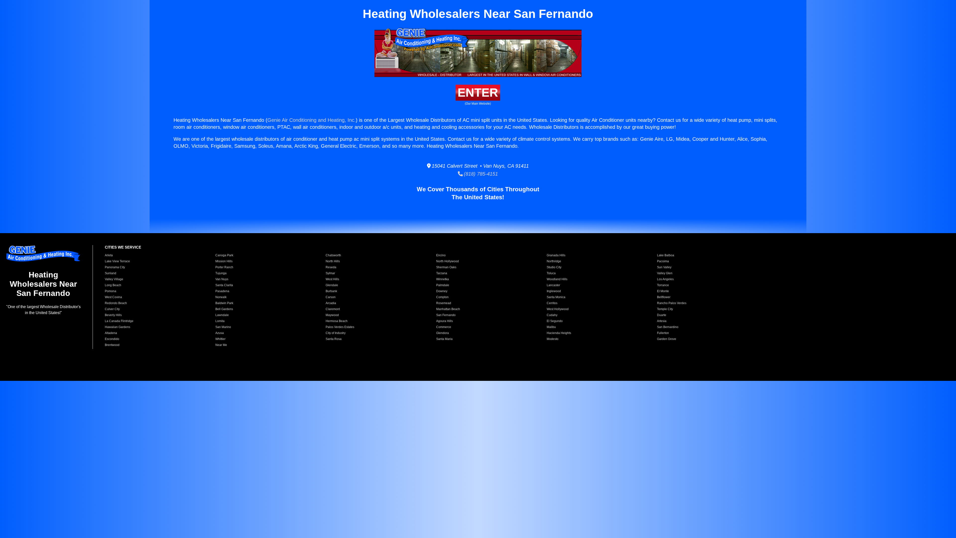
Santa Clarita (224, 285)
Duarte (661, 315)
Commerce (443, 327)
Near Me (221, 345)
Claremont (333, 309)
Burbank (331, 291)
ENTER (478, 92)
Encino (441, 255)
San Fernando (446, 315)
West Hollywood (558, 309)
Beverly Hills (113, 315)
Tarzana (441, 273)
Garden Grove (666, 339)
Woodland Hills (557, 279)
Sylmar (330, 273)
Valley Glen (664, 273)
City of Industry (336, 333)
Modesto (552, 339)
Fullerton (663, 333)
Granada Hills (556, 255)
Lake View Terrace (117, 261)
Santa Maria (444, 339)
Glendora (442, 333)
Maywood (332, 315)
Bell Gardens (224, 309)
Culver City (112, 309)
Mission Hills (224, 261)
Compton (442, 297)
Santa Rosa (334, 339)
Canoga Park (224, 255)
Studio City (554, 267)
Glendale (332, 285)
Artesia (661, 321)
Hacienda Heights (559, 333)
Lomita (220, 321)
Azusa (219, 333)
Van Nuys (221, 279)
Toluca (551, 273)
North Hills (333, 261)
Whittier (220, 339)
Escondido (112, 339)
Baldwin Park (224, 303)
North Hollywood (447, 261)
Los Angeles (665, 279)
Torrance (663, 285)
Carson (331, 297)
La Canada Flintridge (119, 321)
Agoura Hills (444, 321)
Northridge (554, 261)
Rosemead (443, 303)
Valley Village (114, 279)
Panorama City (115, 267)
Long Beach (113, 285)
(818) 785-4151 (480, 174)
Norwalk (221, 297)
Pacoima (663, 261)
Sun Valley (664, 267)
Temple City (665, 309)
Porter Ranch (224, 267)
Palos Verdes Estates (340, 327)
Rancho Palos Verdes (671, 303)
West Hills (332, 279)
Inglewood (554, 291)
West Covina (113, 297)
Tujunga (221, 273)
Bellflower (663, 297)
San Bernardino (667, 327)
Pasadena (222, 291)
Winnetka (442, 279)
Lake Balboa (665, 255)
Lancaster (553, 285)
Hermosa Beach (337, 321)
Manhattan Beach (448, 309)
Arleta (109, 255)
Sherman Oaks (446, 267)
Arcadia (331, 303)
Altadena (111, 333)
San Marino (223, 327)
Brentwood (112, 345)
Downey (441, 291)
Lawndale (222, 315)
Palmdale (442, 285)
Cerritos (552, 303)
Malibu (551, 327)
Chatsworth (333, 255)
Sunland (110, 273)
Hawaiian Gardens (117, 327)
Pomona (110, 291)
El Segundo (555, 321)
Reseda (331, 267)
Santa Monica (556, 297)
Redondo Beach (116, 303)
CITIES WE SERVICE (123, 247)
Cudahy (552, 315)
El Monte (663, 291)
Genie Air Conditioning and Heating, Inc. (311, 120)
